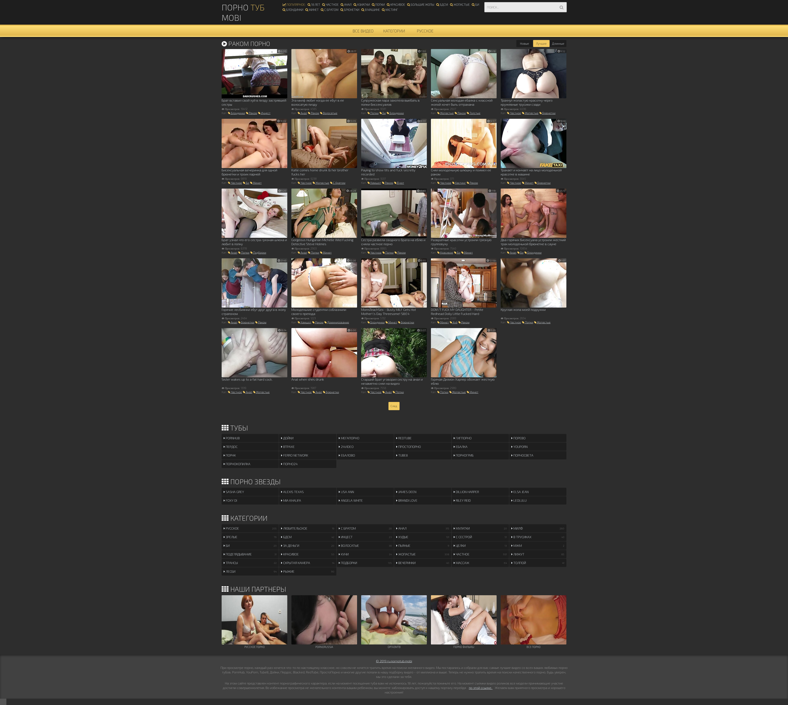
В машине (372, 9)
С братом (331, 9)
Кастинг (391, 9)
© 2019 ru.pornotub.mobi (394, 661)
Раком (252, 113)
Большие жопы (422, 4)
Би (477, 4)
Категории (394, 30)
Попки (380, 4)
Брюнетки (351, 9)
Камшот (375, 182)
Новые (524, 43)
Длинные (558, 43)
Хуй (454, 322)
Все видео (363, 30)
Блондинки (294, 9)
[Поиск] (561, 7)
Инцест (265, 113)
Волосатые (329, 113)
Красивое (397, 4)
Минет (313, 9)
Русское (425, 30)
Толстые (474, 113)
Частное (332, 4)
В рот (400, 182)
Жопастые (461, 4)
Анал (348, 4)
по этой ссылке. (481, 688)
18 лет (315, 4)
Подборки (259, 252)
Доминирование (338, 322)
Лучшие (541, 43)
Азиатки (363, 4)
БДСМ (443, 4)
